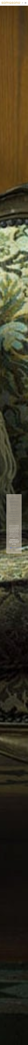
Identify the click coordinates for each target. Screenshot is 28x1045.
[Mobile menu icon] (26, 3)
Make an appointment (18, 547)
